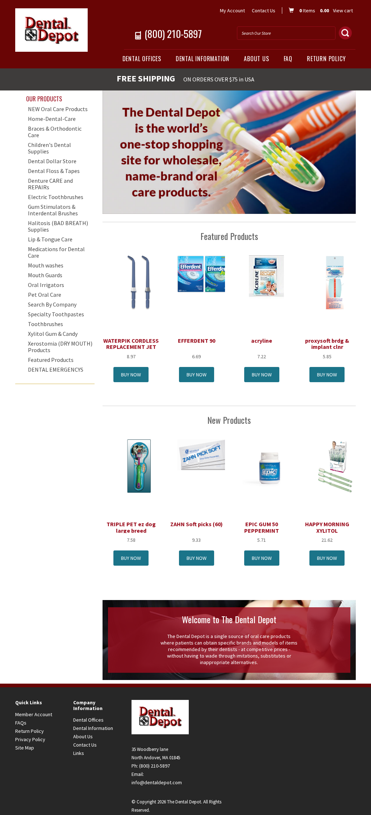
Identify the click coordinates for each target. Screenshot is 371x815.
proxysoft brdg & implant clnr (327, 344)
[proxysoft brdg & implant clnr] (335, 282)
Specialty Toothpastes (56, 314)
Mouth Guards (45, 275)
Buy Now (131, 374)
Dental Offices (141, 58)
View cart (343, 10)
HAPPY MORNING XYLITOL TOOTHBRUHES (327, 530)
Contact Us (263, 10)
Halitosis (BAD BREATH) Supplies (58, 226)
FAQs (20, 722)
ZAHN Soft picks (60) (196, 524)
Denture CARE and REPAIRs (50, 183)
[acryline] (270, 282)
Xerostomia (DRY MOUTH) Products (60, 346)
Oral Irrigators (46, 285)
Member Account (33, 714)
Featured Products (51, 359)
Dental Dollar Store (52, 161)
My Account (232, 10)
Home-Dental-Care (52, 118)
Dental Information (202, 58)
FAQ (288, 58)
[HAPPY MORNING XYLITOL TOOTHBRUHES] (335, 466)
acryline (261, 340)
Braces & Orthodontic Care (55, 131)
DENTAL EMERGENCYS (55, 369)
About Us (256, 58)
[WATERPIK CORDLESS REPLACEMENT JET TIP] (139, 282)
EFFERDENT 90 (196, 340)
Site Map (24, 747)
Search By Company (52, 304)
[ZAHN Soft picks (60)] (204, 454)
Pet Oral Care (44, 294)
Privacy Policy (30, 739)
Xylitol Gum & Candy (53, 333)
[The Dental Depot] (55, 30)
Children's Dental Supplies (49, 148)
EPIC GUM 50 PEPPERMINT (261, 527)
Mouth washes (45, 265)
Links (78, 753)
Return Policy (326, 58)
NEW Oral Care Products (58, 109)
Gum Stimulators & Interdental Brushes (53, 209)
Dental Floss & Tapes (54, 171)
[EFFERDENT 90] (204, 273)
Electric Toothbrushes (55, 197)
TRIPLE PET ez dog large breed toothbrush (131, 530)
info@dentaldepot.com (157, 782)
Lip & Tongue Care (50, 239)
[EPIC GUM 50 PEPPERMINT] (269, 466)
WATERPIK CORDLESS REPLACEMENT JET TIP (131, 347)
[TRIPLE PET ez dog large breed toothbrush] (139, 466)
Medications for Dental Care (56, 252)
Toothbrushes (45, 324)
